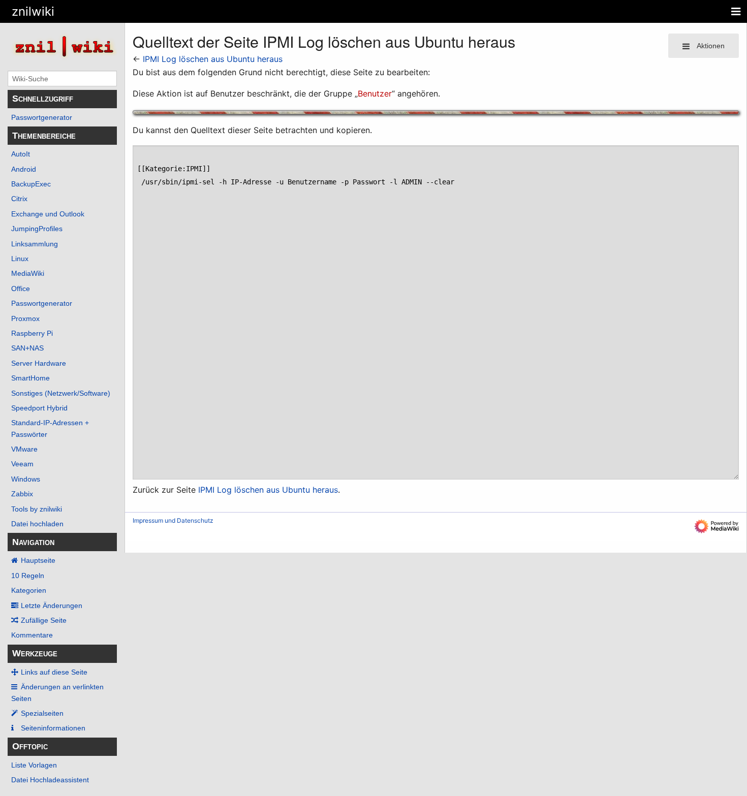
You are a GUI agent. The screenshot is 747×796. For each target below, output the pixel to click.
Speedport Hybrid (39, 408)
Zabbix (22, 494)
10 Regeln (27, 575)
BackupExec (31, 184)
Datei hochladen (37, 524)
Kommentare (32, 635)
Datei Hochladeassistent (50, 780)
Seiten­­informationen (53, 728)
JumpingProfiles (37, 229)
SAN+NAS (27, 348)
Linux (19, 258)
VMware (24, 449)
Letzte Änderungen (51, 605)
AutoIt (20, 154)
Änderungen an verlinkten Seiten (57, 692)
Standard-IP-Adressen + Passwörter (50, 428)
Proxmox (25, 318)
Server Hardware (38, 363)
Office (20, 288)
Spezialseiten (42, 713)
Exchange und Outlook (47, 214)
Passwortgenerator (41, 117)
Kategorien (28, 590)
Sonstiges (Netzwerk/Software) (60, 393)
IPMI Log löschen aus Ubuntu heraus (213, 59)
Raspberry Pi (32, 333)
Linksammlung (34, 244)
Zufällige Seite (44, 620)
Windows (25, 479)
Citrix (19, 199)
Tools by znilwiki (36, 509)
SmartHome (30, 378)
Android (23, 169)
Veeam (22, 464)
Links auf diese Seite (54, 672)
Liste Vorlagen (34, 765)
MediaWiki (27, 273)
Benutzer (375, 93)
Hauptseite (38, 560)
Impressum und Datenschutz (173, 520)
